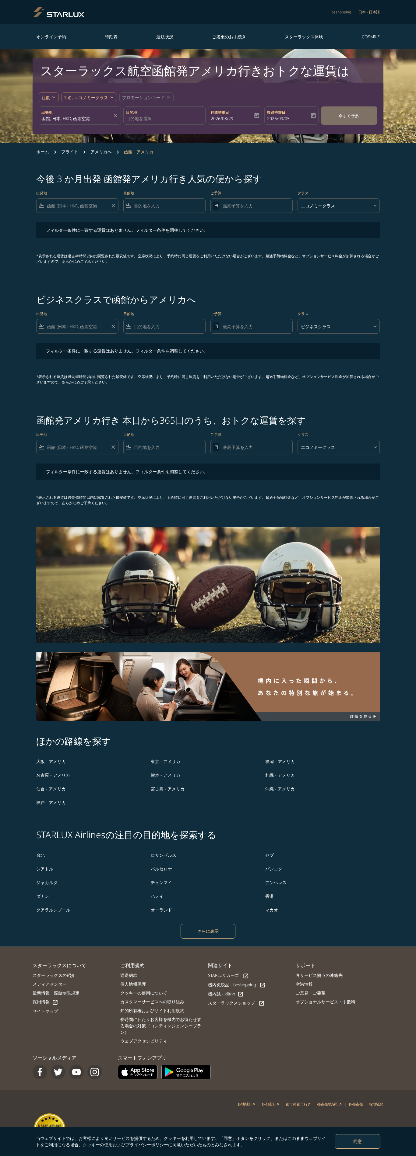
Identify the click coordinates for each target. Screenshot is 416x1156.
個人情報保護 (133, 984)
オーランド (161, 910)
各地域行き (247, 1104)
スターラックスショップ (236, 1003)
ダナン (42, 896)
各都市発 (355, 1104)
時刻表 (111, 37)
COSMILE (371, 37)
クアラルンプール (53, 910)
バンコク (273, 869)
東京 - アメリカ (165, 761)
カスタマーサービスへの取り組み (152, 1002)
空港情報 (304, 984)
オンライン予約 (51, 37)
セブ (269, 855)
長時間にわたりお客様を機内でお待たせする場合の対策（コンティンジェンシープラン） (160, 1025)
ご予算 (215, 193)
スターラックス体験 (304, 37)
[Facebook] (40, 1072)
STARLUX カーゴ (228, 975)
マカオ (271, 910)
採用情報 (45, 1002)
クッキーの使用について (143, 993)
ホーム (42, 151)
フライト (69, 151)
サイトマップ (45, 1011)
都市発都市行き (298, 1104)
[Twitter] (58, 1072)
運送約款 (128, 975)
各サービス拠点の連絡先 (319, 975)
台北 (40, 855)
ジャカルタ (47, 882)
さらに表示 (208, 931)
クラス (303, 193)
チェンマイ (161, 882)
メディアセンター (50, 984)
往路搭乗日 (220, 112)
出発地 (46, 112)
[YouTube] (76, 1072)
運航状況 (164, 37)
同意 (357, 1141)
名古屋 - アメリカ (53, 775)
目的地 (131, 112)
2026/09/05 (278, 118)
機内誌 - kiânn (226, 994)
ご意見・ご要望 (311, 993)
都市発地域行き (330, 1104)
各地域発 (376, 1104)
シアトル (44, 869)
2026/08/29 (222, 118)
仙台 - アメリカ (51, 789)
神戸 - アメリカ (51, 802)
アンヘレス (276, 882)
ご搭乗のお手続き (229, 37)
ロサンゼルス (163, 855)
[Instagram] (94, 1072)
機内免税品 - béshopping (237, 985)
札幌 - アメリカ (280, 775)
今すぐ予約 (349, 116)
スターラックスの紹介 (54, 975)
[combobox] (76, 118)
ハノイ (157, 896)
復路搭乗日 (276, 112)
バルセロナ (161, 869)
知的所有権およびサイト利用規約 (152, 1010)
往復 (45, 97)
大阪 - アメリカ (51, 761)
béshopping (341, 12)
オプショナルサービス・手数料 (325, 1002)
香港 (269, 896)
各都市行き (271, 1104)
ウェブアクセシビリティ (143, 1041)
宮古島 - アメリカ (168, 789)
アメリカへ (101, 151)
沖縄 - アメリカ (280, 789)
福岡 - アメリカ (280, 761)
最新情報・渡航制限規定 (56, 993)
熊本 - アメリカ (165, 775)
